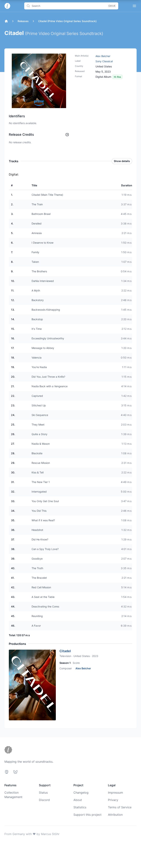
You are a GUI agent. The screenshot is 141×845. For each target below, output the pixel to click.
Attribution (115, 814)
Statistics (79, 807)
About (77, 800)
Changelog (80, 792)
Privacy (113, 800)
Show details (122, 161)
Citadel (65, 651)
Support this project (87, 814)
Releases (23, 21)
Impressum (115, 792)
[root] (6, 21)
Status (43, 792)
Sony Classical (104, 61)
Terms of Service (119, 807)
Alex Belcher (102, 56)
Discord (44, 800)
